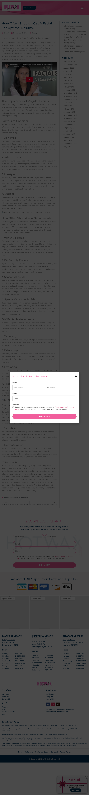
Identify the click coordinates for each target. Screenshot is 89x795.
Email (15, 393)
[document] (44, 397)
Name (14, 383)
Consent (16, 404)
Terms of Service (61, 407)
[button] (76, 375)
